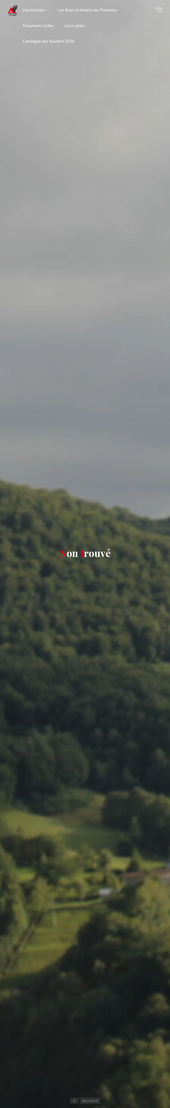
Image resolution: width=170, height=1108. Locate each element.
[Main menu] (158, 10)
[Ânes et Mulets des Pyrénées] (12, 9)
